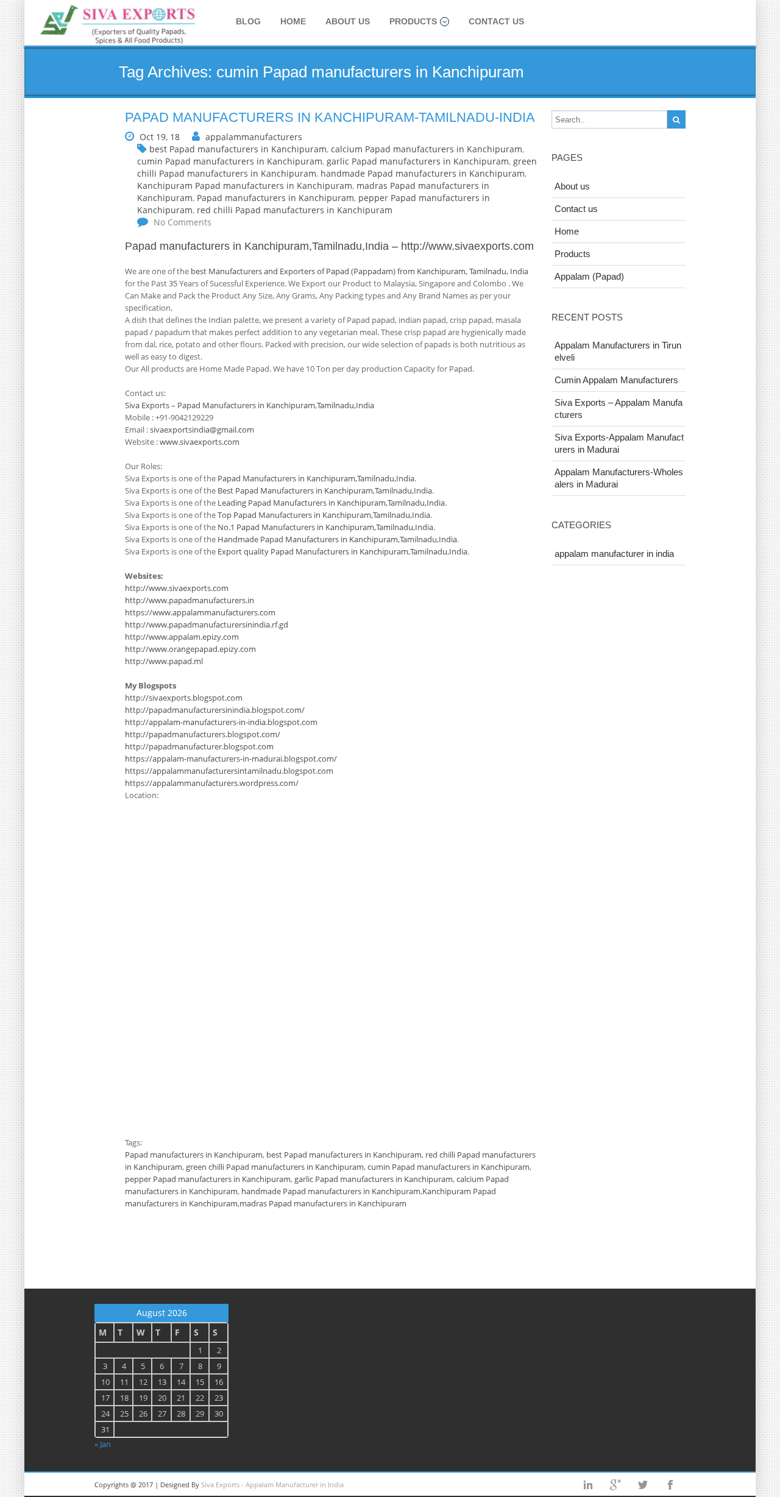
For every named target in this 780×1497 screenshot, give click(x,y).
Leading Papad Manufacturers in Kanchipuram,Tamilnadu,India (331, 502)
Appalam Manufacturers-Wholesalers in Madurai (619, 478)
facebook (670, 1485)
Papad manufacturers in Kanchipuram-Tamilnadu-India (330, 117)
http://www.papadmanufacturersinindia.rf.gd (206, 624)
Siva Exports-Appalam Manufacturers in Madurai (619, 443)
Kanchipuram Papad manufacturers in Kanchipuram (244, 185)
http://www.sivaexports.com (466, 246)
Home (293, 21)
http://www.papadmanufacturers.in (189, 600)
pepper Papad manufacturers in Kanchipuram (208, 1178)
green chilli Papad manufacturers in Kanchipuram (275, 1166)
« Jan (102, 1444)
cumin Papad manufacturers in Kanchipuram (229, 161)
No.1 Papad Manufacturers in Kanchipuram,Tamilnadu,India (325, 527)
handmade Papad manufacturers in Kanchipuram (423, 173)
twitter (643, 1485)
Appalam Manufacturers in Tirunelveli (618, 351)
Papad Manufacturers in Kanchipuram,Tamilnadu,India (316, 478)
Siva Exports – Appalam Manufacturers (618, 408)
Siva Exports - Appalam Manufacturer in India (272, 1484)
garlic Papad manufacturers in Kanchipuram (418, 161)
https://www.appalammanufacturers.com (200, 612)
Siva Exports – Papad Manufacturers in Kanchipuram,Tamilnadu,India (249, 405)
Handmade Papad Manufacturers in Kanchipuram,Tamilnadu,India (337, 539)
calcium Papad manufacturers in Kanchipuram (426, 149)
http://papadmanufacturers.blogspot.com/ (202, 734)
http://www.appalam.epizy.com (182, 636)
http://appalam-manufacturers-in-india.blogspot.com (221, 722)
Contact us (496, 21)
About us (347, 21)
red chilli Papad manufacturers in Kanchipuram (294, 210)
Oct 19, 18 (160, 137)
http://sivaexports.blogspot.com (184, 697)
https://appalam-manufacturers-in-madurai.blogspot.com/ (231, 758)
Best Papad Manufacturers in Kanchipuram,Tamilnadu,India (325, 490)
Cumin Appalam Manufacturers (616, 380)
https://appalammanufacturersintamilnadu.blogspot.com (229, 770)
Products (413, 21)
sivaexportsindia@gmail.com (202, 429)
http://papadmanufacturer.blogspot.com (199, 746)
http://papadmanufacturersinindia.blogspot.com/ (215, 709)
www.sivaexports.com (199, 441)
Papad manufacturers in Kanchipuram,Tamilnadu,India (257, 246)
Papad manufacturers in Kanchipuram (275, 197)
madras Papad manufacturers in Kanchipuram (322, 1203)
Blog (248, 21)
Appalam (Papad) (589, 276)
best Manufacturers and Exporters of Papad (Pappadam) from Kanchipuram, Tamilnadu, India (359, 271)
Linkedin (588, 1485)
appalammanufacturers (253, 137)
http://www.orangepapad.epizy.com (190, 648)
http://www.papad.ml (164, 661)
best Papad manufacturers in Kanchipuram (238, 149)
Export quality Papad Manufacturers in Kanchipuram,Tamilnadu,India (342, 551)
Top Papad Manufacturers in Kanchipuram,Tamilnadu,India (324, 514)
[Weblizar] (119, 25)
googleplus (615, 1485)
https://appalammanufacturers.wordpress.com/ (212, 782)
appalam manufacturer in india (614, 553)
